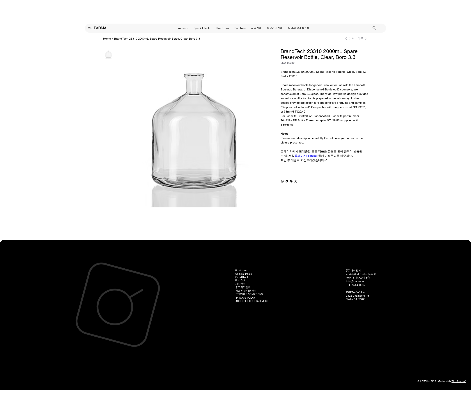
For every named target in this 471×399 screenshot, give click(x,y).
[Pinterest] (291, 181)
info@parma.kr (355, 281)
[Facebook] (287, 181)
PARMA (100, 28)
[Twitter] (296, 181)
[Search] (374, 28)
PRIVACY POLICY (246, 297)
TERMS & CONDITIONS (249, 294)
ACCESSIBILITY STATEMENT (252, 301)
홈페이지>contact (306, 156)
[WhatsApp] (282, 181)
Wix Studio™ (458, 381)
